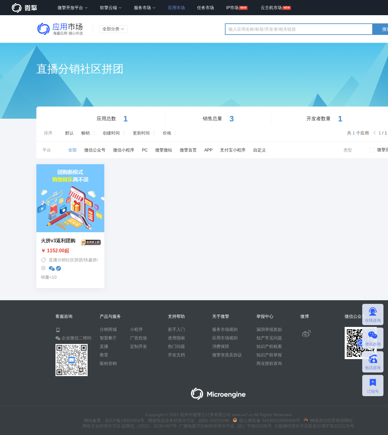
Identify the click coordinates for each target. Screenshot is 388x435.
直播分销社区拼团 (66, 260)
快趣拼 (90, 260)
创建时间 (111, 133)
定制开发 (138, 346)
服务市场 (143, 7)
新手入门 (176, 329)
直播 (104, 346)
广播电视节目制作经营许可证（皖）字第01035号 (224, 425)
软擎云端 (109, 7)
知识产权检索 (269, 346)
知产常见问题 (269, 337)
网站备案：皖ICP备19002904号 (114, 420)
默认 (69, 133)
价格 (167, 133)
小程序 (136, 329)
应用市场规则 (225, 337)
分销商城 (108, 329)
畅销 (85, 133)
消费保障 (220, 346)
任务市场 (205, 7)
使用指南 (176, 337)
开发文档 (176, 354)
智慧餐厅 (108, 337)
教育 (104, 354)
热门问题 (176, 346)
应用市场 (176, 7)
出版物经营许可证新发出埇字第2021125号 (313, 425)
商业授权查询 (269, 363)
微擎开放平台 (71, 7)
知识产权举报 (269, 354)
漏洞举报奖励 (269, 329)
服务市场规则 (225, 329)
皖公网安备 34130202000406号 (268, 420)
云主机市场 (271, 7)
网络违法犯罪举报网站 (330, 420)
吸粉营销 (108, 363)
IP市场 (232, 7)
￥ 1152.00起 (55, 250)
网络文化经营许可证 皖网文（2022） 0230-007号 (129, 425)
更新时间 (141, 133)
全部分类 (111, 28)
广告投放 (138, 337)
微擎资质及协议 (227, 354)
